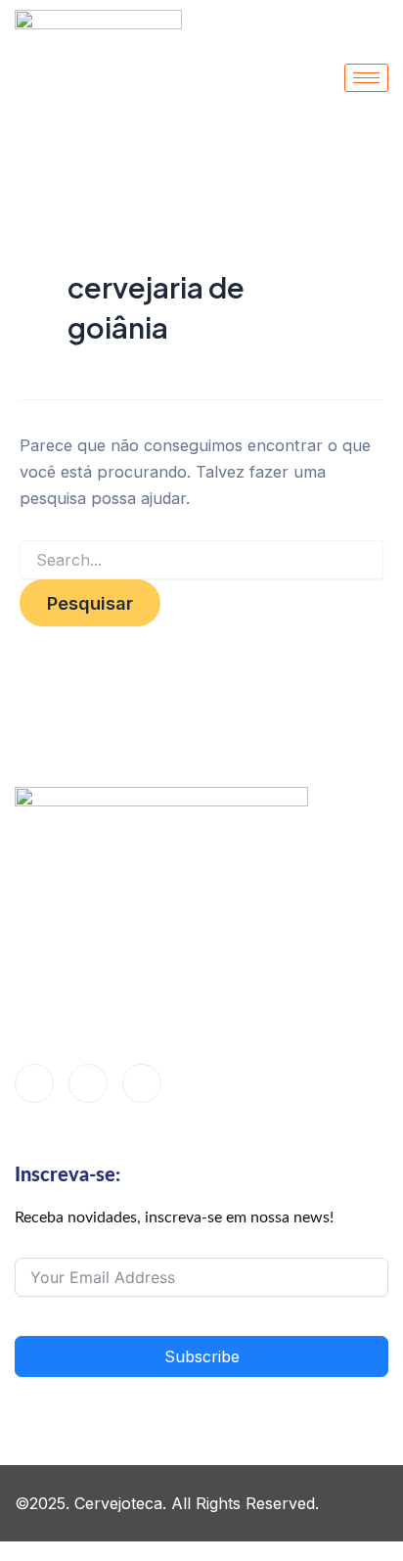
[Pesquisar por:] (201, 560)
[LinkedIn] (88, 1083)
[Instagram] (141, 1083)
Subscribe (202, 1356)
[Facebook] (34, 1083)
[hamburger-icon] (366, 78)
